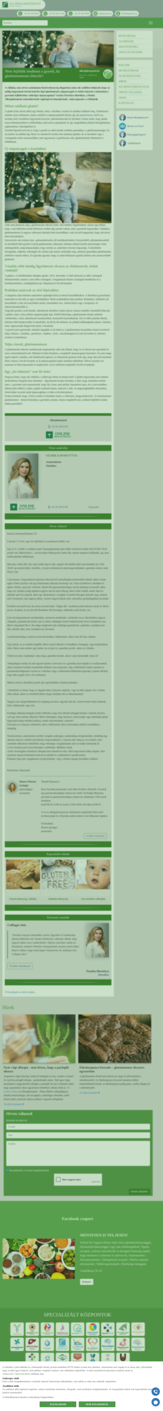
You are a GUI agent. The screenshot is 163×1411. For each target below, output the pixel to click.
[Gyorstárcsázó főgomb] (156, 1391)
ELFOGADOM (58, 1404)
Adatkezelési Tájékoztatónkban (16, 1374)
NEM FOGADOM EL (97, 1404)
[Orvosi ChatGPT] (156, 1402)
